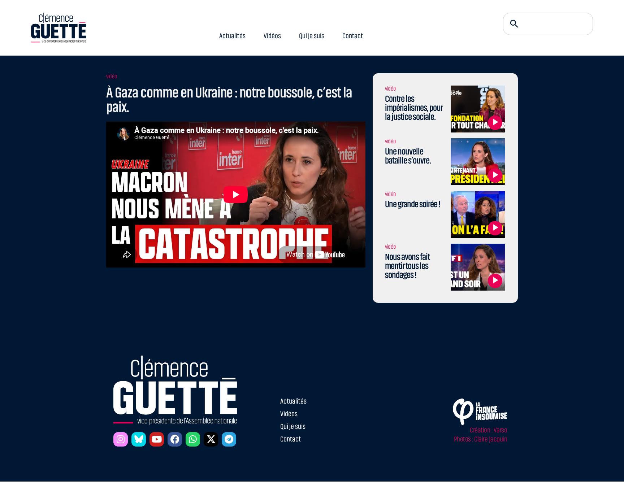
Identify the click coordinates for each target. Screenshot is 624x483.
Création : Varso (488, 430)
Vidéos (272, 36)
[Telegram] (229, 439)
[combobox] (548, 24)
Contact (352, 36)
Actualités (232, 36)
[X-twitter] (211, 439)
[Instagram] (120, 439)
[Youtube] (157, 439)
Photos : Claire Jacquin (480, 439)
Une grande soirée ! (412, 204)
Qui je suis (311, 36)
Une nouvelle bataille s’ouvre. (408, 156)
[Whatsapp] (193, 439)
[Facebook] (175, 439)
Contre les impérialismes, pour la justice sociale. (414, 108)
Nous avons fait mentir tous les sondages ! (407, 266)
